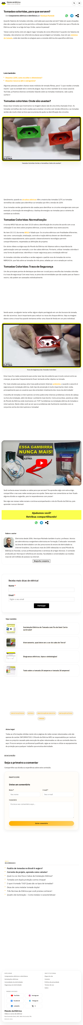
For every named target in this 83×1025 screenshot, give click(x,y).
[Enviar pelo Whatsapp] (66, 15)
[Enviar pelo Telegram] (71, 15)
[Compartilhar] (77, 15)
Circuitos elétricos (17, 713)
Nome (11, 586)
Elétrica (31, 713)
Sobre (46, 988)
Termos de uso (49, 985)
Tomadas (41, 718)
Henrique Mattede (47, 16)
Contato (47, 979)
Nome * (11, 790)
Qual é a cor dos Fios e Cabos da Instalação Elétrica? (30, 876)
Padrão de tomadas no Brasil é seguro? (25, 868)
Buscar (74, 3)
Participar (41, 606)
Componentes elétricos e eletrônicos (16, 976)
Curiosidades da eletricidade (14, 982)
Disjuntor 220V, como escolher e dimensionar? (23, 78)
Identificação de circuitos (46, 713)
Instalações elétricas (11, 979)
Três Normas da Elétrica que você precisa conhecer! (29, 891)
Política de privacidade (52, 982)
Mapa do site (49, 976)
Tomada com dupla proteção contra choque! (26, 879)
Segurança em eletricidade (13, 985)
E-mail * (45, 790)
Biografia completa (41, 561)
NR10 (27, 232)
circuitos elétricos (29, 199)
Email (11, 595)
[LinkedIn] (77, 533)
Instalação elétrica (65, 713)
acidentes (57, 384)
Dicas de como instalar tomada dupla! (23, 887)
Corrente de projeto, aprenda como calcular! (27, 872)
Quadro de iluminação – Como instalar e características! (31, 894)
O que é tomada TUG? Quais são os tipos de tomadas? (30, 883)
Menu (79, 3)
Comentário (13, 800)
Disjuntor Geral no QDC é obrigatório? (20, 81)
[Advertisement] (41, 55)
